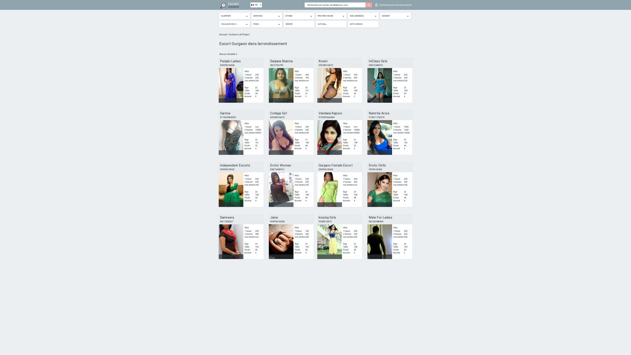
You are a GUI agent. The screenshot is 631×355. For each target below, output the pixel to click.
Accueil (223, 34)
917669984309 (228, 117)
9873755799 (276, 65)
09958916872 (326, 65)
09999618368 (227, 65)
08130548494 (376, 221)
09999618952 (227, 169)
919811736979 (377, 117)
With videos (356, 24)
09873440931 (376, 65)
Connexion (395, 5)
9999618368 (375, 169)
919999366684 (326, 117)
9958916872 (325, 221)
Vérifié (288, 24)
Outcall (322, 24)
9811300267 (226, 221)
